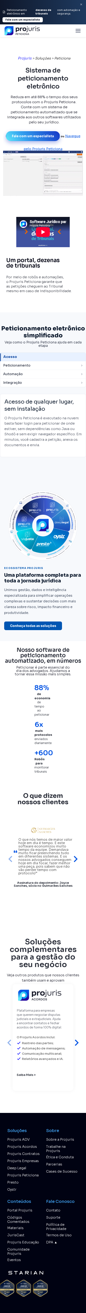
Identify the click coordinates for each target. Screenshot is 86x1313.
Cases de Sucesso (61, 1171)
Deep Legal (16, 1168)
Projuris (25, 58)
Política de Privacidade (56, 1226)
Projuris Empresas (23, 1161)
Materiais (15, 1228)
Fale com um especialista (22, 19)
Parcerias (54, 1164)
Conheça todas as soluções (33, 626)
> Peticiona (61, 58)
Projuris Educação (23, 1242)
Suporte (53, 1217)
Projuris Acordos (22, 1146)
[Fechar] (81, 4)
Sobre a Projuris (60, 1139)
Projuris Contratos (23, 1154)
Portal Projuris (19, 1210)
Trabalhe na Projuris (56, 1148)
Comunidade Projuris (18, 1251)
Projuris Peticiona (23, 1175)
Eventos (14, 1260)
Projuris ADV (18, 1139)
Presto (13, 1182)
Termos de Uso (59, 1235)
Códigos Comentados (18, 1219)
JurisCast (15, 1235)
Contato (53, 1210)
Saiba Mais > (26, 1074)
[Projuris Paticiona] (23, 30)
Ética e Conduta (60, 1157)
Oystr (11, 1189)
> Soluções (41, 58)
